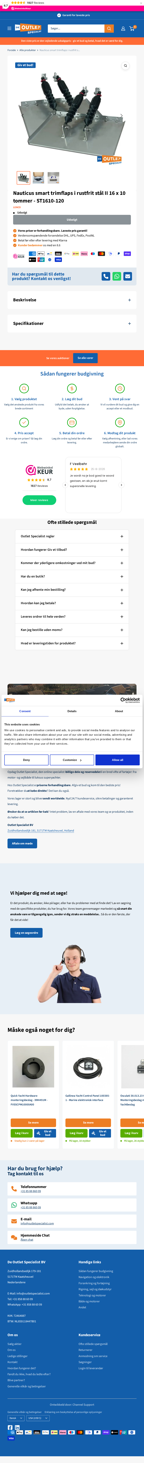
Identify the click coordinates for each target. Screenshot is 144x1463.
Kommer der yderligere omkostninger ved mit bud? (58, 563)
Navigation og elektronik (94, 1277)
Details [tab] (72, 711)
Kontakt (12, 1362)
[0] (132, 28)
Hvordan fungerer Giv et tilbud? (44, 549)
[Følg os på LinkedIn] (17, 1427)
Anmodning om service (93, 1356)
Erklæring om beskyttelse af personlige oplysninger (73, 1412)
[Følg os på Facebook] (10, 1427)
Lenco (17, 207)
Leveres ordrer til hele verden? (43, 616)
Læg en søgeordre (26, 933)
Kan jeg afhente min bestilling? (43, 589)
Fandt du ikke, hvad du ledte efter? (29, 1374)
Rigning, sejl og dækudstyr (95, 1289)
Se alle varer (85, 358)
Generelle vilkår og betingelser (27, 1386)
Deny (26, 759)
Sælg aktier (15, 1344)
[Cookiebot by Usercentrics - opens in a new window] (123, 700)
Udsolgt (72, 220)
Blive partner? (16, 1380)
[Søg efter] (109, 28)
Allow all (117, 759)
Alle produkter (28, 50)
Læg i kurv (21, 1133)
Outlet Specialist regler (38, 536)
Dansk (13, 1418)
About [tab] (119, 711)
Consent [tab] (25, 711)
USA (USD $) (34, 1418)
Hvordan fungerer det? (22, 1368)
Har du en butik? (33, 576)
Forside (12, 50)
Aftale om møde (22, 843)
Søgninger (85, 1362)
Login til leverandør (91, 1368)
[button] (22, 115)
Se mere (33, 1123)
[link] (33, 1094)
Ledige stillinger (18, 1356)
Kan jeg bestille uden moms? (41, 630)
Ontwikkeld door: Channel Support (72, 1405)
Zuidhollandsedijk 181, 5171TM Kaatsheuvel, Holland (41, 831)
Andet (82, 1307)
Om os (12, 1350)
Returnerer (85, 1350)
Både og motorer (89, 1301)
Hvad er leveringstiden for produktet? (48, 643)
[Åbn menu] (9, 28)
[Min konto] (123, 29)
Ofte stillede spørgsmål (93, 1344)
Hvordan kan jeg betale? (38, 603)
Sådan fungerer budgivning (96, 1271)
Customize (70, 759)
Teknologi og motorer (92, 1295)
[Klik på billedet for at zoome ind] (125, 66)
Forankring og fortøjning (94, 1283)
